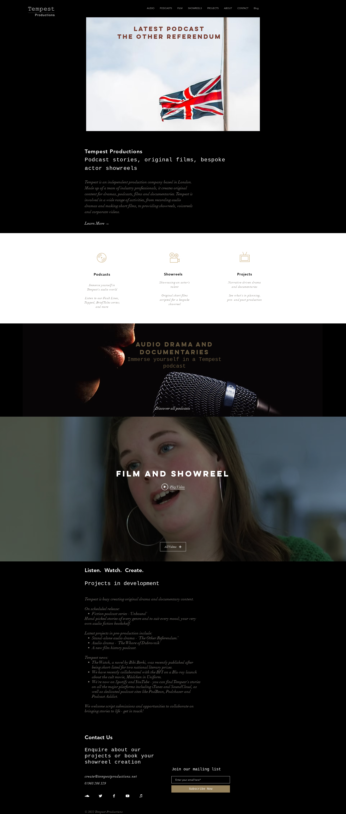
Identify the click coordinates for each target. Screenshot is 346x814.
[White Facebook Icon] (114, 796)
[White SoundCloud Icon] (87, 796)
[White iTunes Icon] (141, 796)
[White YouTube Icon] (127, 796)
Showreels (173, 274)
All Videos (171, 547)
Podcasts (102, 274)
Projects (244, 274)
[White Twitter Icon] (100, 796)
